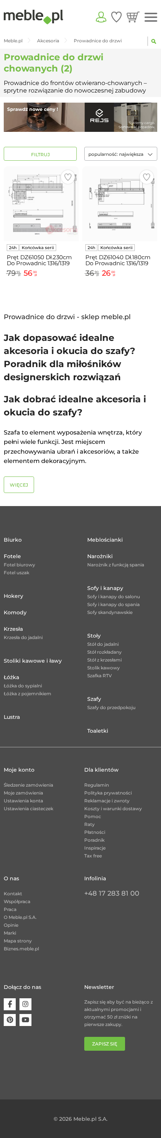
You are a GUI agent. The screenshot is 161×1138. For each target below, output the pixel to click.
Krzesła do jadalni (23, 637)
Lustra (12, 717)
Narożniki (100, 556)
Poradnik (94, 840)
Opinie (11, 925)
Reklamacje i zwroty (107, 800)
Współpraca (17, 901)
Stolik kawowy (103, 668)
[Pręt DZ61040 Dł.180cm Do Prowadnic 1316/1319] (119, 203)
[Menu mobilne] (151, 17)
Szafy (94, 699)
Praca (10, 909)
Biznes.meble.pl (21, 948)
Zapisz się (104, 1044)
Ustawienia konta (23, 800)
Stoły (94, 635)
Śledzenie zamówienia (28, 785)
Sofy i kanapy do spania (113, 604)
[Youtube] (25, 1020)
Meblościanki (105, 539)
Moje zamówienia (23, 793)
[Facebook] (10, 1004)
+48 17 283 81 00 (111, 893)
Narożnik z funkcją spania (115, 565)
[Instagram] (25, 1004)
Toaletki (97, 730)
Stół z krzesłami (104, 660)
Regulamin (96, 785)
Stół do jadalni (103, 644)
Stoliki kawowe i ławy (33, 660)
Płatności (94, 832)
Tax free (93, 856)
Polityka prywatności (108, 793)
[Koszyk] (133, 16)
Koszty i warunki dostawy (113, 808)
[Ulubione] (116, 16)
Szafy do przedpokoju (111, 707)
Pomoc (92, 816)
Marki (10, 933)
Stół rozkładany (104, 652)
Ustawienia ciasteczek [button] (28, 808)
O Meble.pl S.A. (20, 917)
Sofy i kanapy (105, 588)
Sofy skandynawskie (110, 612)
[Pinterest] (10, 1020)
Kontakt (13, 893)
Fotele (12, 556)
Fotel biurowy (19, 565)
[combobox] (120, 154)
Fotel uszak (16, 572)
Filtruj (40, 154)
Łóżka (11, 677)
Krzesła (13, 629)
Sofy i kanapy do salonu (113, 596)
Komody (15, 612)
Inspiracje (95, 848)
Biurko (13, 539)
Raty (89, 824)
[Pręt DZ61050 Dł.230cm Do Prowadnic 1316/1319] (41, 203)
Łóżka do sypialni (23, 685)
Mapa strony (18, 941)
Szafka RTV (99, 675)
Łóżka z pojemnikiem (27, 693)
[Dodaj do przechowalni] (68, 177)
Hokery (13, 596)
